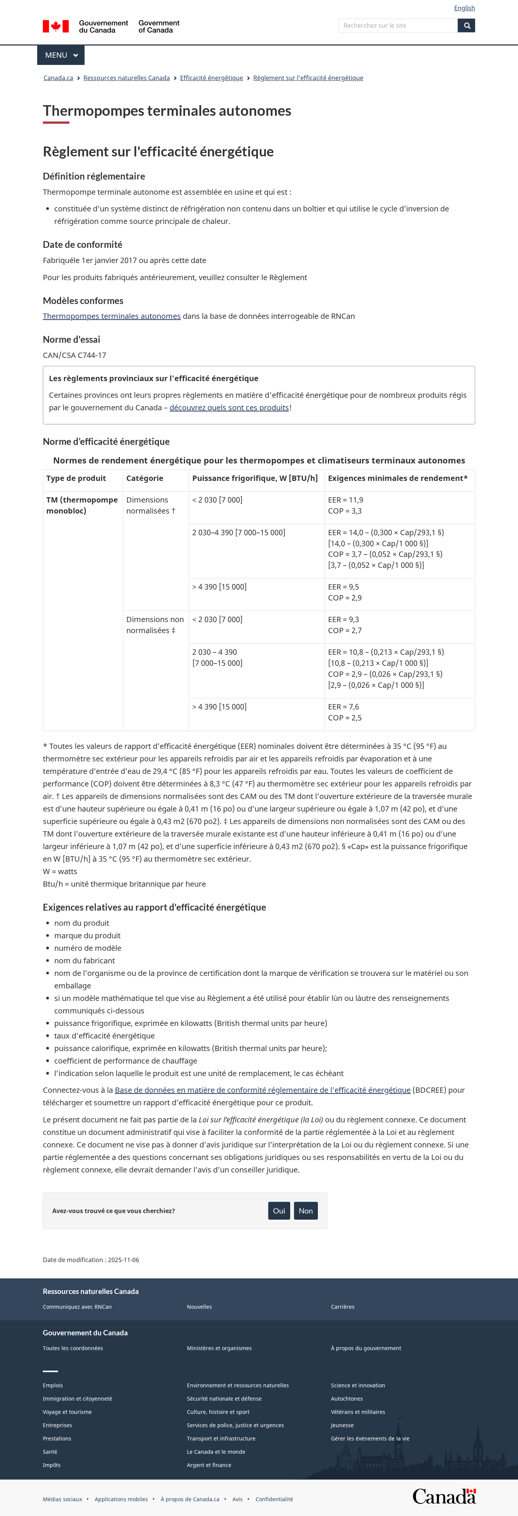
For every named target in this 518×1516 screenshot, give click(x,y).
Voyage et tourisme (67, 1411)
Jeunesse (342, 1425)
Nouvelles (199, 1306)
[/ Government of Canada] (111, 27)
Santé (50, 1451)
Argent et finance (209, 1465)
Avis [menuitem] (237, 1499)
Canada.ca (58, 78)
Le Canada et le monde (216, 1451)
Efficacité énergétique (211, 78)
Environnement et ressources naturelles (238, 1385)
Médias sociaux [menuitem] (62, 1499)
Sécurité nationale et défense (224, 1398)
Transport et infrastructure (221, 1438)
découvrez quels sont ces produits (229, 407)
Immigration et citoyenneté (77, 1398)
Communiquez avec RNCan (77, 1306)
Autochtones (347, 1398)
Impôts (52, 1465)
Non (306, 1210)
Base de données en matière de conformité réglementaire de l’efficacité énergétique (263, 1090)
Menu (65, 55)
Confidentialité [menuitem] (274, 1499)
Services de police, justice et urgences (235, 1425)
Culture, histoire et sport (218, 1411)
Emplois (53, 1385)
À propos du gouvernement (366, 1348)
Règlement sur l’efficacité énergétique (308, 78)
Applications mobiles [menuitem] (121, 1499)
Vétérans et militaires (358, 1411)
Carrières (343, 1306)
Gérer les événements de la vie (370, 1438)
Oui (279, 1210)
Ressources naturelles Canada (126, 78)
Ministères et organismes (219, 1348)
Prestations (57, 1438)
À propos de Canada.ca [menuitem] (190, 1499)
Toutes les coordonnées (73, 1348)
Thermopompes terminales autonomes (112, 316)
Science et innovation (358, 1385)
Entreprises (57, 1425)
